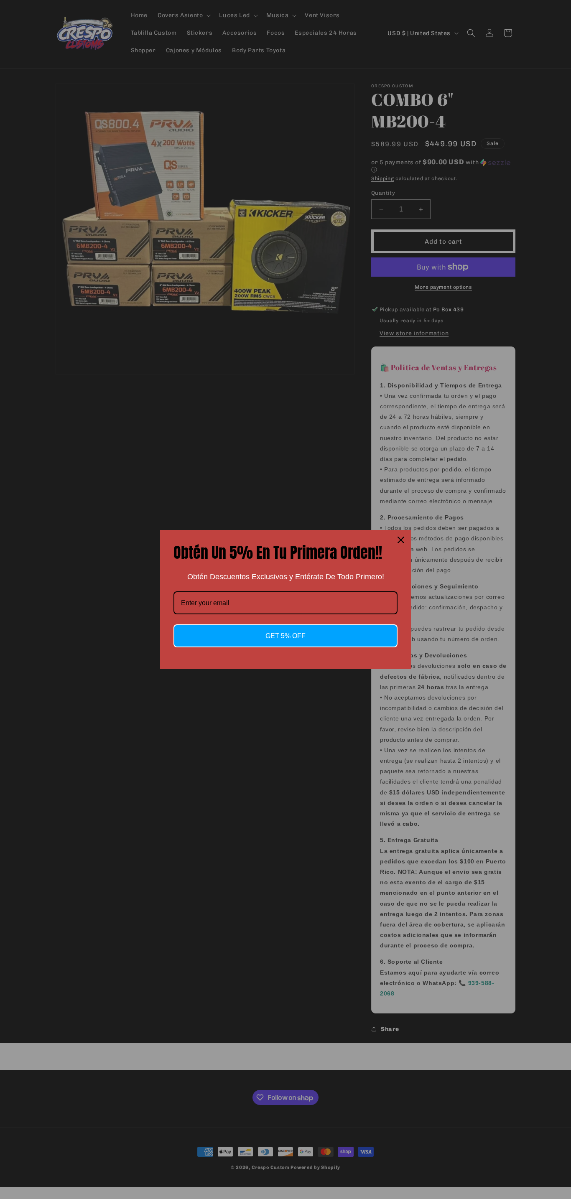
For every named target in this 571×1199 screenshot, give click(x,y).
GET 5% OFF (285, 635)
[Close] (401, 540)
